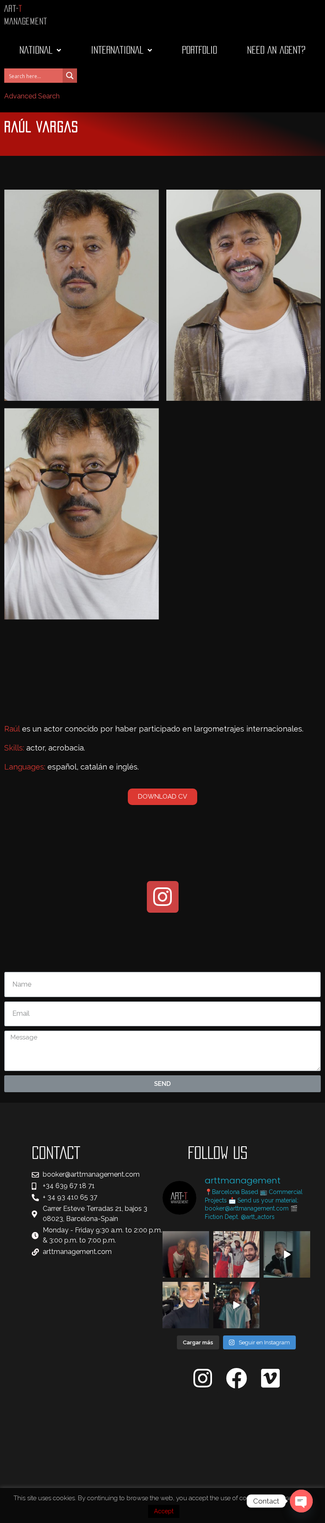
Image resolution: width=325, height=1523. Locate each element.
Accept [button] (164, 1511)
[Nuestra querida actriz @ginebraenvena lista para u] (185, 1254)
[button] (162, 797)
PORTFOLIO (199, 50)
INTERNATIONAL (117, 50)
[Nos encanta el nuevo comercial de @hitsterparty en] (236, 1305)
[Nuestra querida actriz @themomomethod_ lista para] (185, 1305)
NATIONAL (35, 50)
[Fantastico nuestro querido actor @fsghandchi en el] (287, 1254)
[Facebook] (236, 1378)
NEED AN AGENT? (276, 50)
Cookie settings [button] (285, 1498)
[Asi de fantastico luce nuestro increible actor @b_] (236, 1254)
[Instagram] (163, 897)
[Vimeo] (270, 1378)
